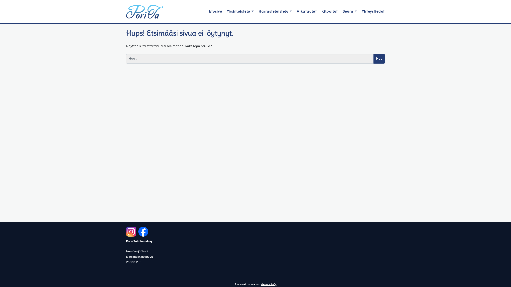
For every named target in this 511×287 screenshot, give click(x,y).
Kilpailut (330, 11)
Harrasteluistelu (274, 11)
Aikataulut (307, 11)
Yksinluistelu (238, 11)
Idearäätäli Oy (268, 284)
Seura (348, 11)
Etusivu (215, 11)
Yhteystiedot (373, 11)
